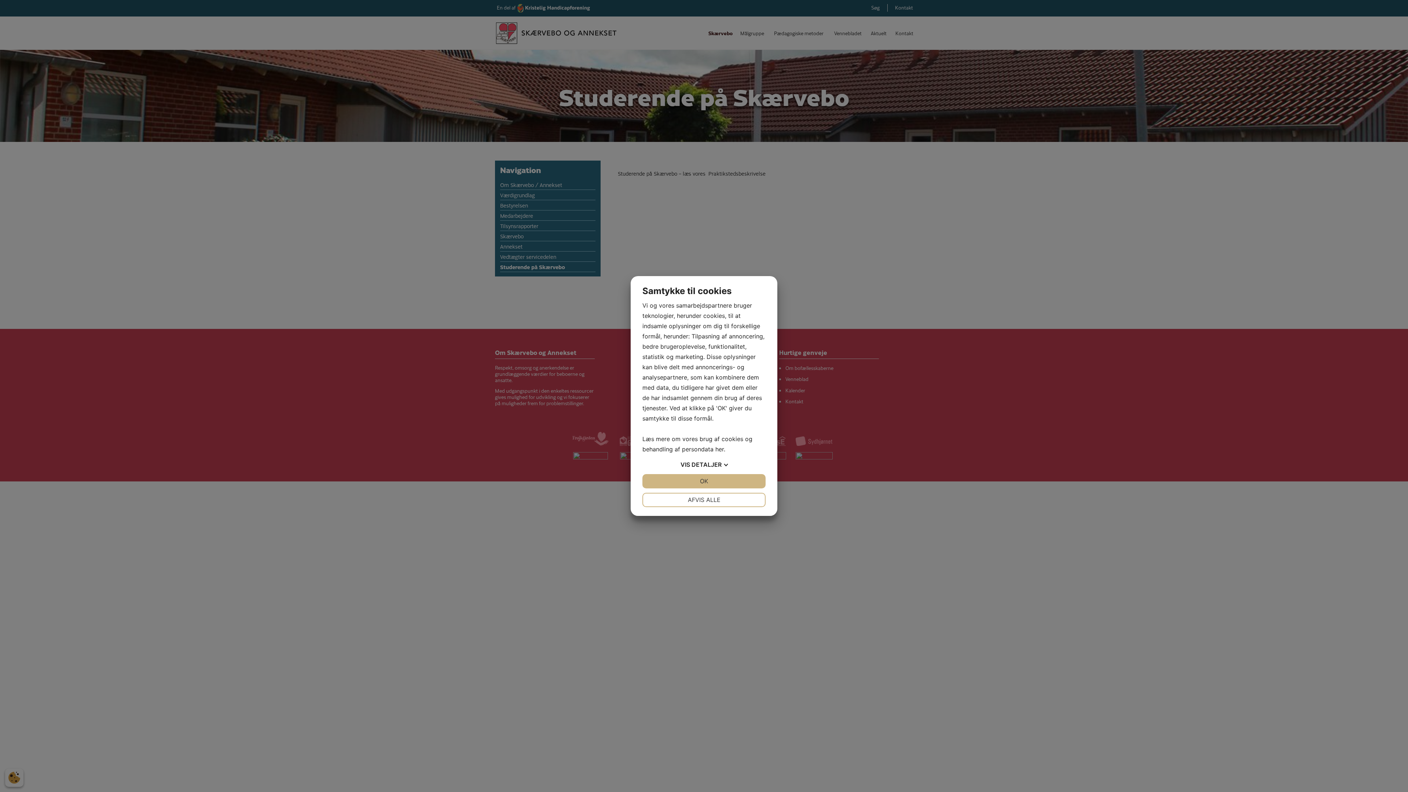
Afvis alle (704, 499)
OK (704, 481)
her (719, 449)
